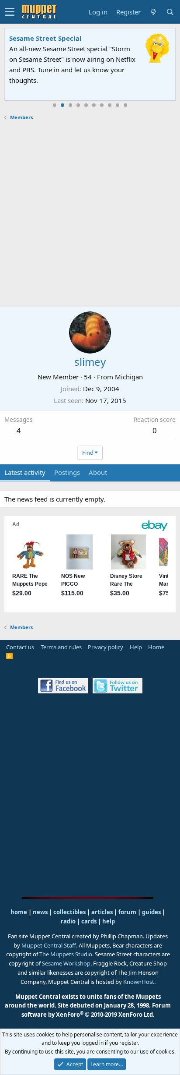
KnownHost (138, 982)
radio (68, 921)
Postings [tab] (67, 472)
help (108, 921)
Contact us (20, 647)
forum (127, 912)
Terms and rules (61, 647)
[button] (10, 12)
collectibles (69, 912)
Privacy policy (105, 647)
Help (136, 647)
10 (125, 105)
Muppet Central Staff (48, 945)
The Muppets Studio (65, 954)
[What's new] (153, 12)
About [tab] (98, 472)
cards (89, 921)
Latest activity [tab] (24, 472)
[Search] (170, 12)
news (40, 912)
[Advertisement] (90, 214)
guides (151, 912)
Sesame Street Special (45, 38)
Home (156, 647)
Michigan (129, 376)
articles (102, 912)
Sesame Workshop (66, 963)
